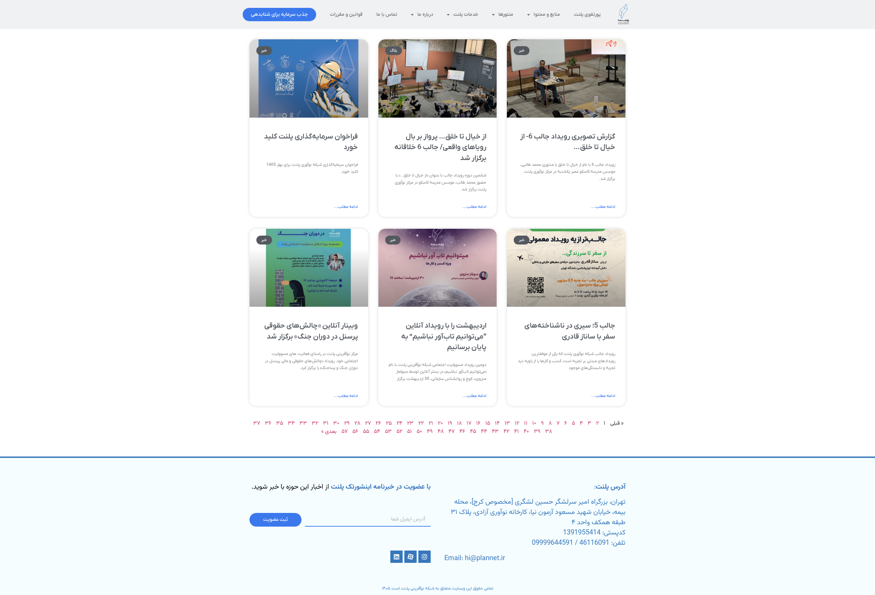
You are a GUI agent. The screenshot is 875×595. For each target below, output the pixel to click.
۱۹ (450, 423)
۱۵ (487, 423)
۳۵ (279, 423)
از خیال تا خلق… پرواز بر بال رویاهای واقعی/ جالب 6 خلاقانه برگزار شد (440, 147)
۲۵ (389, 423)
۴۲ (506, 431)
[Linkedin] (396, 557)
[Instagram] (424, 557)
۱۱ (525, 423)
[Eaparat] (410, 557)
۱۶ (478, 423)
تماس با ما (386, 14)
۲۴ (399, 423)
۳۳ (303, 423)
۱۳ (507, 423)
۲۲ (421, 423)
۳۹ (537, 431)
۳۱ (325, 423)
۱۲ (517, 423)
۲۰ (440, 423)
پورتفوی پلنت (587, 14)
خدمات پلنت (465, 14)
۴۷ (451, 431)
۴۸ (441, 431)
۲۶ (378, 423)
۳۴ (291, 423)
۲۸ (357, 423)
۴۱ (516, 431)
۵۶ (355, 431)
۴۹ (430, 431)
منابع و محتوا (547, 14)
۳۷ (256, 423)
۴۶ (462, 431)
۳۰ (336, 423)
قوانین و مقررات (346, 14)
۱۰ (534, 423)
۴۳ (495, 431)
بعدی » (329, 431)
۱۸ (459, 423)
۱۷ (469, 423)
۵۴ (377, 431)
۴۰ (526, 431)
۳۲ (315, 423)
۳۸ (548, 431)
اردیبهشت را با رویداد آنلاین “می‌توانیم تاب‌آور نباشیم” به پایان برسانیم (443, 336)
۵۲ (399, 431)
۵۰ (419, 431)
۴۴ (484, 431)
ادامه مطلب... (603, 207)
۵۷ (344, 431)
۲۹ (347, 423)
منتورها (505, 14)
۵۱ (409, 431)
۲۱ (431, 423)
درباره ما (425, 14)
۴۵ (473, 431)
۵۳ (388, 431)
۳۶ (268, 423)
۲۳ (410, 423)
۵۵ (366, 431)
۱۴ (497, 423)
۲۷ (368, 423)
